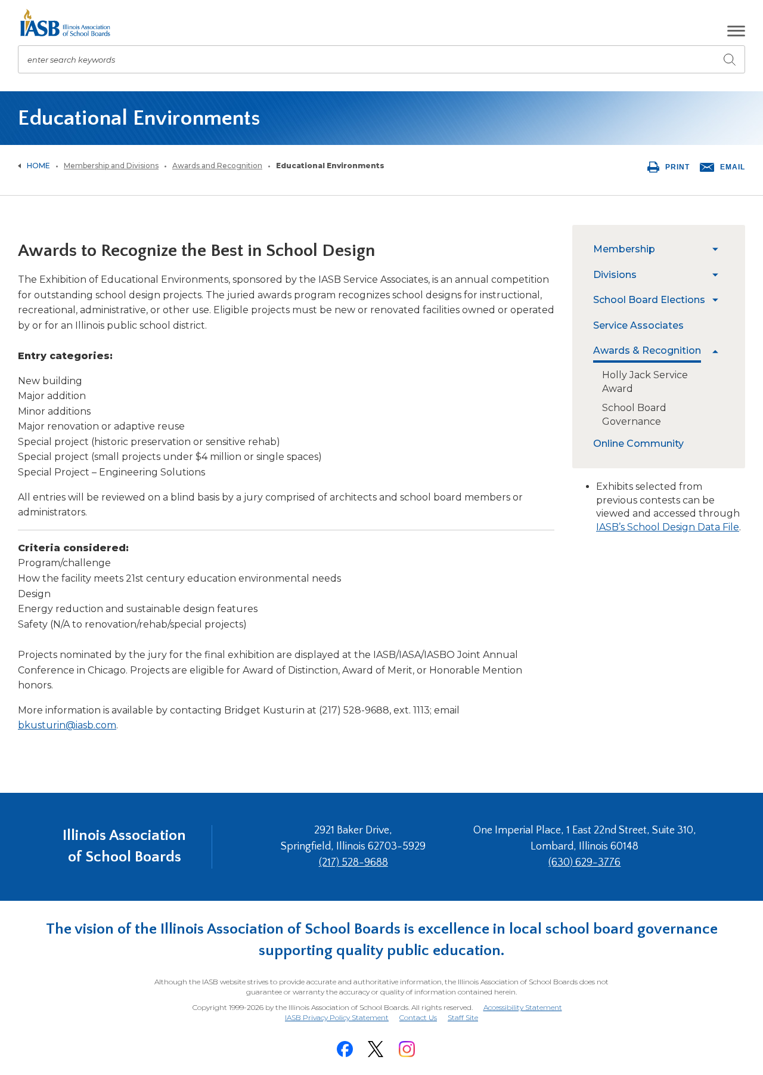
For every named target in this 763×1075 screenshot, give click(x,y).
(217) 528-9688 (353, 863)
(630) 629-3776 (584, 863)
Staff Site (463, 1018)
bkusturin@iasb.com (67, 725)
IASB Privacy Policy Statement (337, 1017)
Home (38, 165)
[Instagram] (406, 1049)
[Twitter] (375, 1049)
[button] (736, 31)
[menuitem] (649, 249)
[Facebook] (344, 1049)
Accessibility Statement (522, 1007)
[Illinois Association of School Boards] (69, 22)
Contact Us (418, 1017)
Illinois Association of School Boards (124, 846)
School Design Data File (683, 527)
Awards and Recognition (217, 165)
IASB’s (611, 527)
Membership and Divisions (111, 165)
